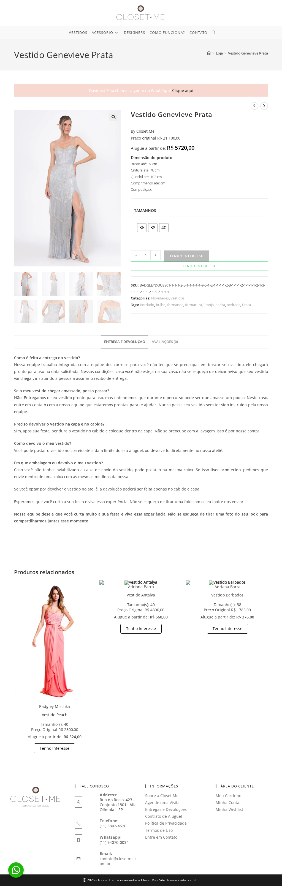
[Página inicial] (209, 53)
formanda (175, 304)
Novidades (160, 298)
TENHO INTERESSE (186, 256)
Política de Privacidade (166, 823)
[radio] (141, 227)
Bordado (147, 304)
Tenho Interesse (54, 748)
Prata (246, 304)
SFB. (196, 880)
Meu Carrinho (228, 795)
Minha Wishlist (229, 809)
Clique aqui (182, 90)
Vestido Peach (54, 714)
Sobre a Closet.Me (161, 795)
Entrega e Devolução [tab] (124, 341)
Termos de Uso (159, 830)
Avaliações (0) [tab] (165, 341)
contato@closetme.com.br (118, 861)
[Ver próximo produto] (264, 106)
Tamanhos (145, 210)
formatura (193, 304)
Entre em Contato (161, 837)
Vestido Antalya (141, 595)
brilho (161, 304)
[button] (113, 117)
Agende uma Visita (162, 802)
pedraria (233, 304)
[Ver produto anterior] (254, 106)
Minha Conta (227, 802)
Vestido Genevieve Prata (248, 53)
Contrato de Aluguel (163, 816)
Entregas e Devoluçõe (165, 809)
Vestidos (177, 298)
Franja (209, 304)
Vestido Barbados (227, 595)
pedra (220, 304)
